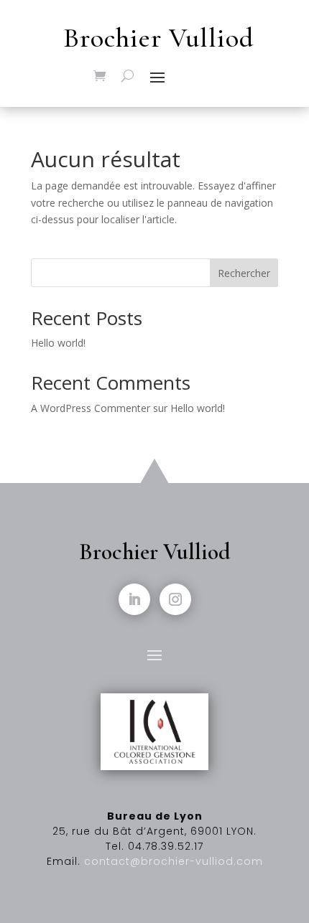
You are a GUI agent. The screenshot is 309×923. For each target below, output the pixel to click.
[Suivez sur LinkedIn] (134, 599)
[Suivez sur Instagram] (175, 599)
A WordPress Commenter (90, 408)
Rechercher (244, 273)
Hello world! (58, 343)
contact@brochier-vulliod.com (173, 861)
